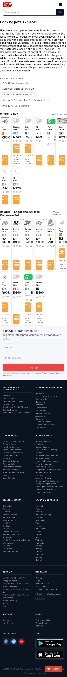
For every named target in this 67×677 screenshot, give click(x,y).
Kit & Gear (39, 517)
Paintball (39, 506)
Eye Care (6, 526)
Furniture (39, 444)
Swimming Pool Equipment (47, 481)
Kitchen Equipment (43, 447)
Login (37, 581)
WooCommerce (53, 594)
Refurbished (40, 427)
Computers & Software (48, 387)
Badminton (40, 543)
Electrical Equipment (12, 467)
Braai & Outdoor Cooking (46, 450)
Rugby (38, 551)
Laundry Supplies (43, 492)
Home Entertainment (12, 450)
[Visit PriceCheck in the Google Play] (49, 643)
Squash (38, 546)
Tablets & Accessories (45, 425)
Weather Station (10, 464)
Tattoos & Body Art (10, 532)
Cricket (38, 534)
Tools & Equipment (43, 464)
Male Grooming (9, 520)
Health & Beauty (12, 500)
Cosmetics (7, 506)
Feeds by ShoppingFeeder (47, 589)
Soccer (38, 557)
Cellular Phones (10, 399)
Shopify (40, 594)
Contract (6, 396)
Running (39, 554)
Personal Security (43, 515)
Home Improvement (44, 472)
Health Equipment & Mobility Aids (17, 540)
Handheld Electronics (12, 447)
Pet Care (39, 475)
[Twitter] (13, 641)
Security (6, 458)
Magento (40, 598)
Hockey (38, 549)
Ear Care (6, 546)
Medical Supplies (10, 551)
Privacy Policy (47, 373)
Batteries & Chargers (11, 461)
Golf (37, 537)
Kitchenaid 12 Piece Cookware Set (18, 94)
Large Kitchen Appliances (46, 461)
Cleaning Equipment (44, 467)
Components (41, 399)
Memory (39, 405)
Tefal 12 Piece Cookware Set (15, 83)
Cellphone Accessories (13, 401)
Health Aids (8, 523)
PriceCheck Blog (10, 601)
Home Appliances (43, 441)
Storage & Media (42, 413)
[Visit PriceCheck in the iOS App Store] (49, 655)
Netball (38, 560)
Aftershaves (8, 543)
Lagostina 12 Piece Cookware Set (18, 89)
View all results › (59, 114)
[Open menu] (60, 4)
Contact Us (7, 620)
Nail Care (7, 529)
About (5, 603)
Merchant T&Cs (42, 584)
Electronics (10, 435)
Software (39, 419)
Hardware (39, 393)
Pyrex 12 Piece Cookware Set (15, 106)
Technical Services (43, 422)
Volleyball (39, 540)
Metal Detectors (9, 478)
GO (60, 12)
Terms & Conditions (44, 620)
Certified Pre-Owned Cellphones (16, 413)
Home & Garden (43, 435)
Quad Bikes (40, 520)
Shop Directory (41, 586)
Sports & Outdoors (46, 500)
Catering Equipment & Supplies (49, 487)
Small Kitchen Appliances (46, 455)
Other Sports (40, 529)
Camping (39, 512)
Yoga (37, 523)
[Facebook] (6, 641)
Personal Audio (9, 444)
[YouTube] (21, 641)
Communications (10, 455)
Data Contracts (9, 404)
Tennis (38, 532)
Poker (38, 509)
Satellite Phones (10, 410)
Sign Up (38, 578)
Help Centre (8, 623)
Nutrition (6, 512)
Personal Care (9, 517)
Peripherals (40, 410)
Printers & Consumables (46, 396)
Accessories (40, 416)
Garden (38, 453)
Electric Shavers (10, 515)
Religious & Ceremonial (45, 489)
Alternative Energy (43, 478)
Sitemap (39, 626)
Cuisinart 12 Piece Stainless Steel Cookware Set (24, 100)
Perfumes (7, 509)
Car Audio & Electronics (13, 453)
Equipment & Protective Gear (48, 470)
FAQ (4, 606)
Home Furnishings (43, 458)
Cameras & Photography (13, 441)
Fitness (38, 526)
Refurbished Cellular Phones (15, 407)
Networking (40, 402)
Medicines (7, 549)
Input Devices (41, 408)
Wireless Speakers (11, 470)
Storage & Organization (45, 484)
